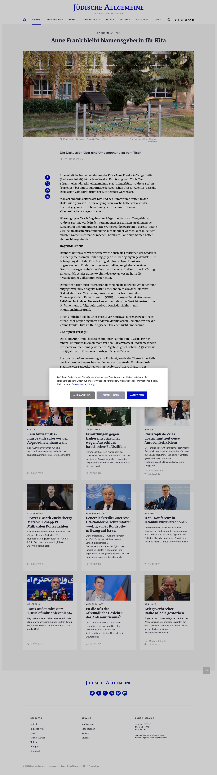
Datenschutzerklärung (82, 384)
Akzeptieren (137, 395)
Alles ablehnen (82, 395)
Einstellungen (110, 395)
